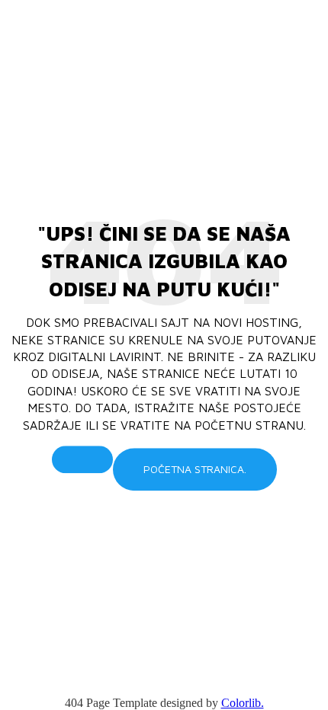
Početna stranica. (194, 468)
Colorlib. (242, 702)
